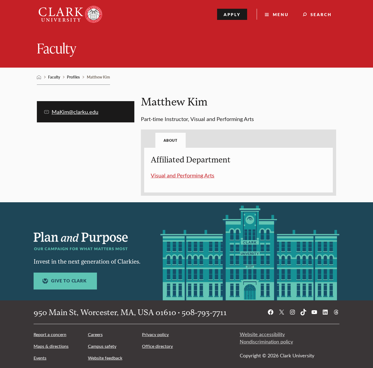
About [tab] (170, 140)
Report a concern (50, 334)
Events (40, 358)
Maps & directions (51, 346)
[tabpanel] (238, 166)
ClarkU (39, 77)
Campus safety (102, 346)
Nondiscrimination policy (266, 341)
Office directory (157, 346)
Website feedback (105, 358)
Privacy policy (155, 334)
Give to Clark (68, 281)
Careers (95, 334)
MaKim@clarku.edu (75, 111)
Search (321, 14)
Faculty (56, 48)
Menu (281, 14)
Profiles (73, 77)
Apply (232, 14)
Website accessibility (262, 334)
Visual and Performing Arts (182, 175)
